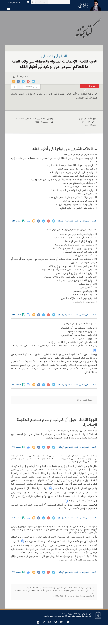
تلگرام (33, 81)
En (17, 2)
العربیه (12, 2)
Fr (20, 2)
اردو (8, 2)
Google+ (28, 81)
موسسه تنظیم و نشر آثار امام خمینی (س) (67, 616)
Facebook (18, 81)
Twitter (23, 81)
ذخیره (24, 221)
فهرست (92, 86)
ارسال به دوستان (13, 81)
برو (14, 86)
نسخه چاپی (29, 221)
